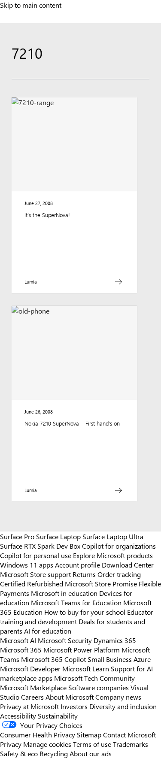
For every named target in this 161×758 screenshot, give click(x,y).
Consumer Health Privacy (37, 734)
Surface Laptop (58, 536)
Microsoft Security (65, 640)
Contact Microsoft (129, 734)
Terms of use (92, 744)
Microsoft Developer (30, 668)
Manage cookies (47, 744)
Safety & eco (19, 753)
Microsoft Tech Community (94, 678)
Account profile (77, 564)
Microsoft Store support (35, 574)
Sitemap (89, 734)
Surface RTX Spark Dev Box (40, 545)
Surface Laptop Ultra (112, 536)
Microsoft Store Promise (101, 583)
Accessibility (18, 715)
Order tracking (119, 574)
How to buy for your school (84, 611)
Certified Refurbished (31, 583)
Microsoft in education (64, 593)
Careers (32, 696)
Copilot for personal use (35, 555)
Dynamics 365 (115, 640)
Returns (84, 574)
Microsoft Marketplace (33, 687)
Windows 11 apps (26, 564)
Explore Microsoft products (113, 555)
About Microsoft (70, 696)
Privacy (11, 744)
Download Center (128, 564)
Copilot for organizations (119, 545)
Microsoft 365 (21, 649)
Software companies (98, 687)
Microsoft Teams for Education (76, 602)
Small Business (110, 659)
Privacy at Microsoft (29, 706)
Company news (118, 696)
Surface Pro (17, 536)
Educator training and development (76, 616)
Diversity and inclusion (123, 706)
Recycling (53, 753)
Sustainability (58, 715)
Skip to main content (30, 4)
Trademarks (130, 744)
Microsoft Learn (85, 668)
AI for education (47, 630)
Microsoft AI (18, 640)
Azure (142, 659)
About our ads (91, 753)
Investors (74, 706)
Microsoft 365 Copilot (53, 659)
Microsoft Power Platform (81, 649)
